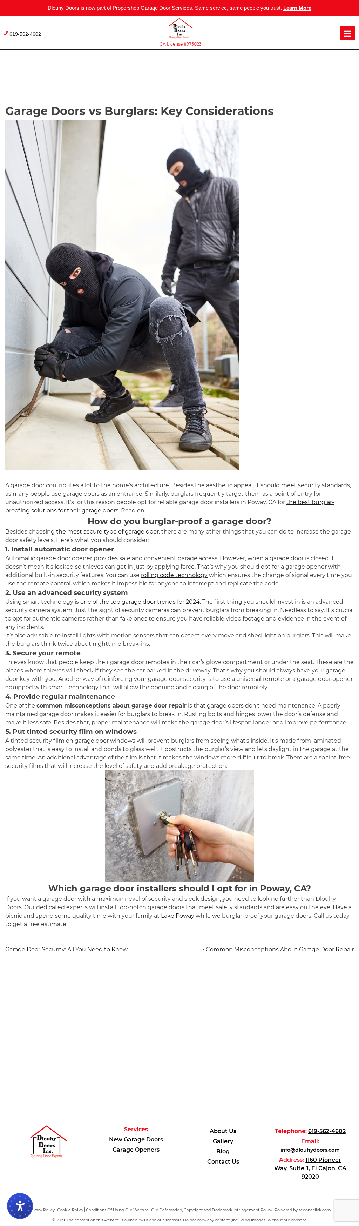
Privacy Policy (41, 1209)
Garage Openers (136, 1149)
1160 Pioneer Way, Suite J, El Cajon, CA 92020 (310, 1168)
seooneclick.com (315, 1209)
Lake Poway (177, 915)
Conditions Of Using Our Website (117, 1209)
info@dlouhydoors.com (310, 1150)
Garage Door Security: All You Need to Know (66, 949)
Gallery (223, 1141)
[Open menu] (347, 33)
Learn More (297, 8)
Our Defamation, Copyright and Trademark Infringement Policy (211, 1209)
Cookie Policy (70, 1209)
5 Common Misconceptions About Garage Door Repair (277, 949)
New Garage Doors (136, 1139)
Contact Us (223, 1161)
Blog (223, 1151)
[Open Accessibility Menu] (20, 1206)
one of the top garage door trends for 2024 (140, 601)
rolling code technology (174, 575)
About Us (223, 1131)
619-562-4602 (25, 34)
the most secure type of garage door (107, 531)
